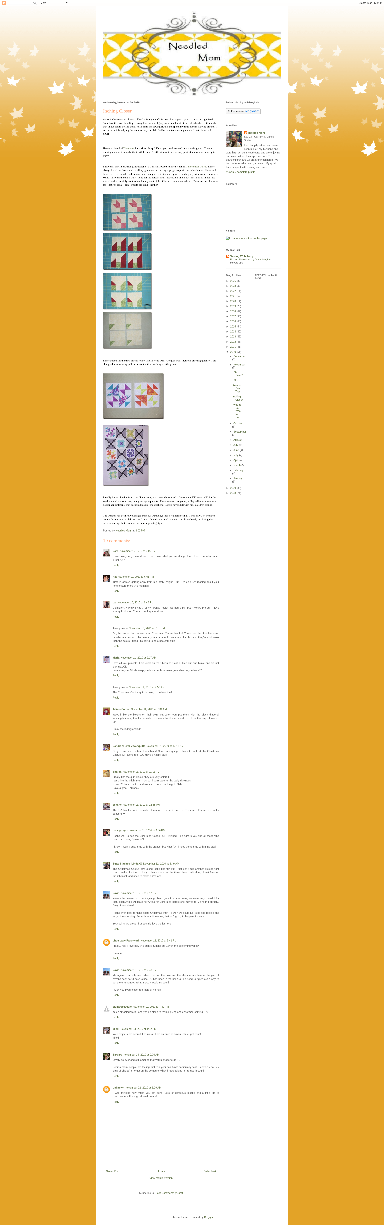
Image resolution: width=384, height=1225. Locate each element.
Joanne (117, 804)
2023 (233, 286)
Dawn (116, 893)
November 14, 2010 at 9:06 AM (141, 1054)
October (238, 423)
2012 (233, 341)
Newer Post (112, 1171)
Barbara (117, 1054)
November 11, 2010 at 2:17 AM (138, 657)
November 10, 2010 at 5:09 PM (138, 550)
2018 (233, 311)
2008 (233, 493)
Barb (115, 550)
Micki (116, 1028)
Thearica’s (128, 148)
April (236, 460)
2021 (233, 296)
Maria (116, 657)
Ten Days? (237, 373)
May (236, 455)
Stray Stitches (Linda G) (127, 863)
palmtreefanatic (122, 1006)
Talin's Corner (121, 709)
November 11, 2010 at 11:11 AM (141, 771)
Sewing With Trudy (242, 256)
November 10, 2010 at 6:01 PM (136, 576)
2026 (233, 281)
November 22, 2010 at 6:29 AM (143, 1087)
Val (114, 602)
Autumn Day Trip (236, 388)
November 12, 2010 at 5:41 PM (159, 940)
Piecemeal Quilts (197, 166)
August (237, 439)
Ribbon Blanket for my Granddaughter (250, 259)
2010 (233, 351)
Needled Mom (256, 132)
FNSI (235, 380)
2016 (233, 321)
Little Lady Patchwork (126, 940)
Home (161, 1171)
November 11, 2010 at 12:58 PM (141, 804)
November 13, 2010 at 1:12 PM (138, 1028)
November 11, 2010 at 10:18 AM (165, 745)
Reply (116, 565)
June (236, 450)
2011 (233, 346)
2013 (233, 336)
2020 (233, 301)
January (238, 478)
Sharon (117, 771)
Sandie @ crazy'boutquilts (129, 745)
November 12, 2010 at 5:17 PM (139, 893)
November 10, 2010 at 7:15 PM (147, 628)
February (238, 470)
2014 (233, 331)
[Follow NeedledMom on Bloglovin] (243, 113)
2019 (233, 306)
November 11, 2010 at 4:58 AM (147, 687)
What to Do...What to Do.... (237, 411)
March (237, 465)
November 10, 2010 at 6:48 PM (136, 602)
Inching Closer (237, 398)
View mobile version (161, 1177)
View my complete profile (240, 171)
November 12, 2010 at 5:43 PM (139, 969)
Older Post (210, 1171)
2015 (233, 326)
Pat (115, 576)
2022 (233, 291)
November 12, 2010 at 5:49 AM (161, 863)
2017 (233, 316)
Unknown (118, 1087)
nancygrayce (120, 830)
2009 (233, 488)
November (239, 364)
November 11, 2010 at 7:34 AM (149, 709)
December (239, 356)
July (236, 444)
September (239, 431)
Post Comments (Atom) (169, 1192)
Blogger (208, 1217)
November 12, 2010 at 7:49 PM (151, 1006)
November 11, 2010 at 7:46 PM (147, 830)
